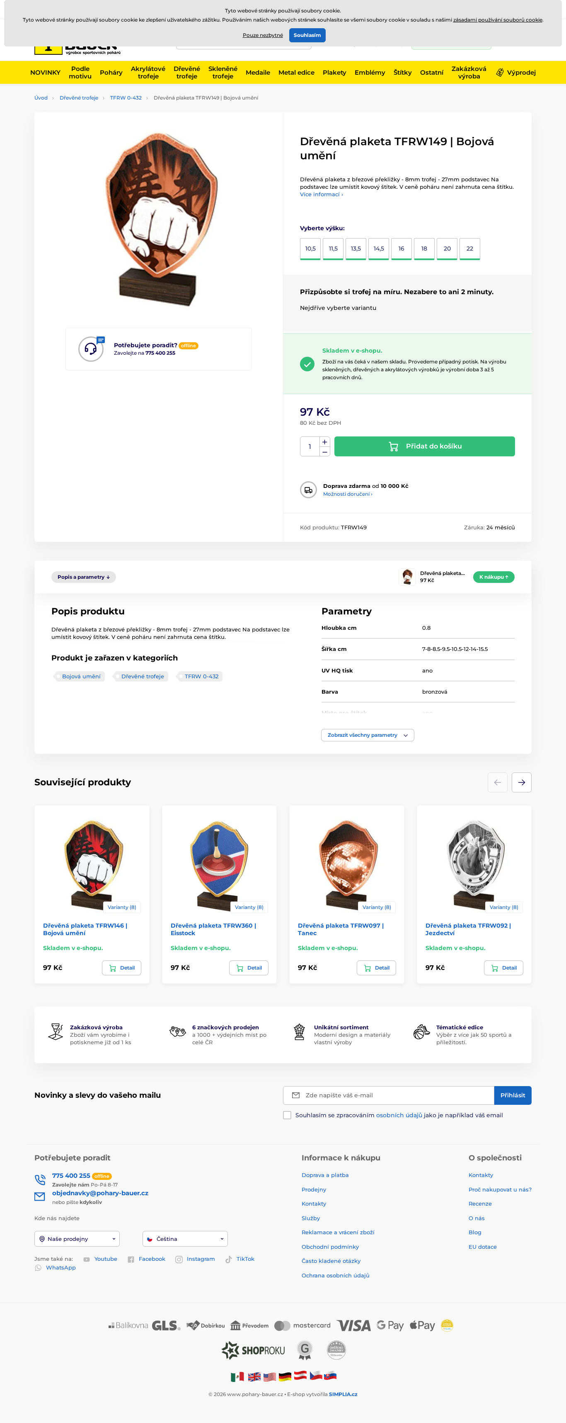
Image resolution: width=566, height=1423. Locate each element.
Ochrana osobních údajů (336, 1275)
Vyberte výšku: (322, 228)
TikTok (245, 1258)
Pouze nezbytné (263, 35)
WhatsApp (61, 1267)
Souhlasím (307, 35)
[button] (368, 735)
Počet (310, 446)
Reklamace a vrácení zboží (339, 1232)
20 (447, 248)
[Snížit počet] (325, 451)
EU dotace (483, 1246)
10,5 (310, 248)
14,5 (379, 248)
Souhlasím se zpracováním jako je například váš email (399, 1115)
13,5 (356, 248)
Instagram (201, 1258)
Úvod (41, 98)
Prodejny (314, 1189)
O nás (477, 1218)
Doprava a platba (325, 1175)
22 (470, 248)
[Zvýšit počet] (325, 442)
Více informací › (321, 194)
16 (401, 248)
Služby (311, 1218)
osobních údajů (399, 1115)
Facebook (152, 1258)
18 (424, 248)
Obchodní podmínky (330, 1246)
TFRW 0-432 (126, 98)
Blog (475, 1232)
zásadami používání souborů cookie (497, 20)
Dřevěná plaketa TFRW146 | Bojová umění (85, 929)
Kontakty (314, 1203)
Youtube (105, 1258)
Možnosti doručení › (347, 494)
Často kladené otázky (331, 1260)
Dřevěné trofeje (79, 98)
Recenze (480, 1203)
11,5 (333, 248)
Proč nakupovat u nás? (500, 1189)
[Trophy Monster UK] (254, 1377)
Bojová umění (81, 676)
